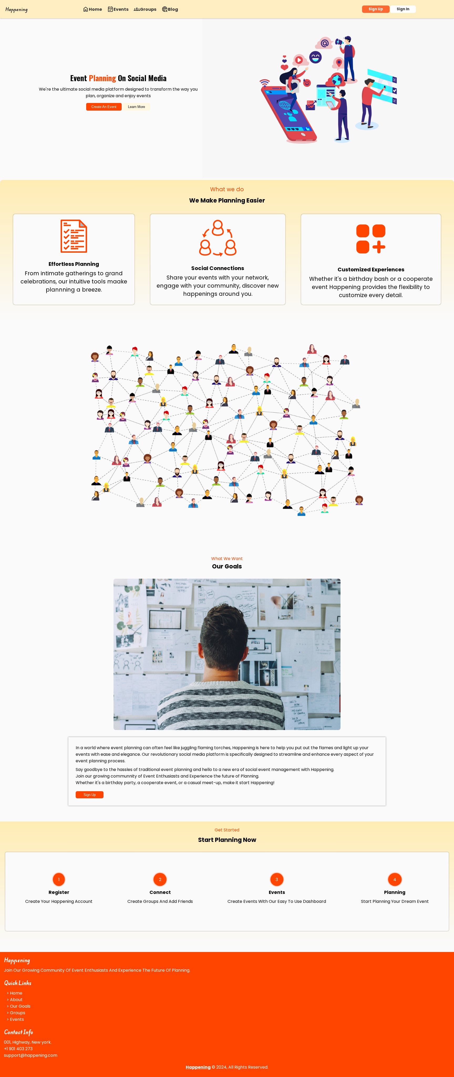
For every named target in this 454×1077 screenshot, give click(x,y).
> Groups (16, 1013)
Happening (16, 9)
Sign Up (376, 9)
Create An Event (103, 107)
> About (15, 1000)
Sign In (403, 9)
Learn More (136, 107)
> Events (15, 1019)
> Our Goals (18, 1006)
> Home (14, 993)
